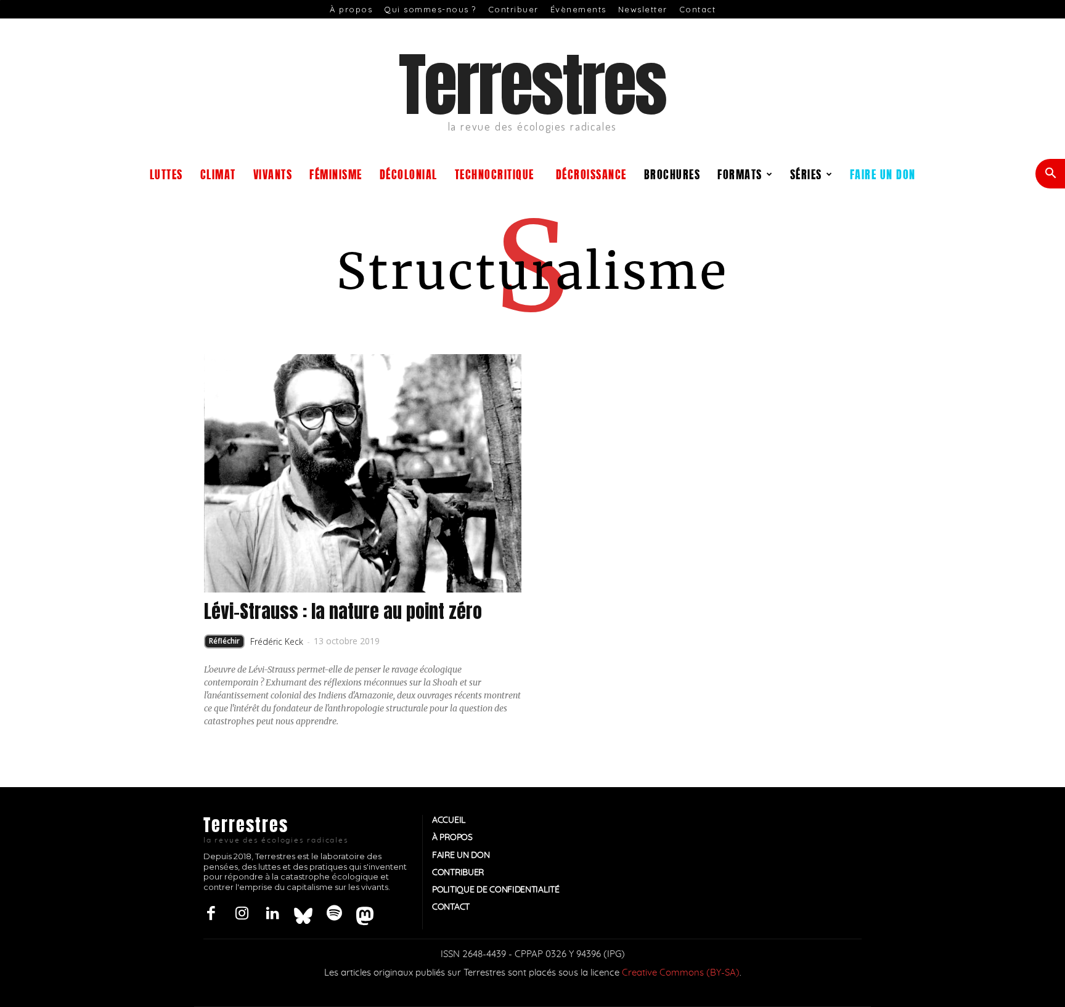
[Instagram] (241, 914)
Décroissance (591, 173)
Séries (806, 173)
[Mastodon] (365, 914)
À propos (351, 9)
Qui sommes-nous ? (430, 9)
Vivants (273, 173)
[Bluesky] (303, 914)
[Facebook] (210, 914)
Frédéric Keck (276, 641)
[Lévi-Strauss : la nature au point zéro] (363, 473)
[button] (1050, 174)
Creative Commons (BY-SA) (681, 972)
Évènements (578, 9)
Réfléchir (224, 641)
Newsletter (642, 9)
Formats (739, 173)
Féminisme (335, 173)
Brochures (672, 173)
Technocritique (494, 173)
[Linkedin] (272, 914)
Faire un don (883, 173)
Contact (697, 9)
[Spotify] (334, 914)
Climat (218, 173)
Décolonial (409, 173)
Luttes (166, 173)
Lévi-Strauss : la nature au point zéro (343, 611)
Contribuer (513, 9)
